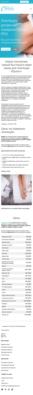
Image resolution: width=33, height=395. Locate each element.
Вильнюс (22, 326)
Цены (15, 49)
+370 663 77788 (5, 1)
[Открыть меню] (31, 9)
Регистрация (24, 1)
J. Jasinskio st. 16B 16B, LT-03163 (10, 326)
